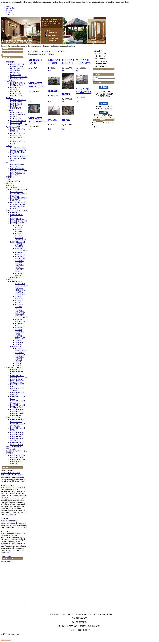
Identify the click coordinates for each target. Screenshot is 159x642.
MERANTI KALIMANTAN (21, 249)
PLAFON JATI (16, 123)
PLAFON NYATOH (18, 121)
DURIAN (18, 344)
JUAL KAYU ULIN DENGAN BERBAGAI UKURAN (13, 488)
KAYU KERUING (17, 455)
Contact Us (10, 14)
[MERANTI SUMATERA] (82, 84)
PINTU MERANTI (17, 173)
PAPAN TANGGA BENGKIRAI (17, 134)
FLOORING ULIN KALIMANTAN (17, 84)
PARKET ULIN (16, 104)
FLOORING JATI (17, 96)
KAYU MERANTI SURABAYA (17, 425)
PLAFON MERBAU (18, 114)
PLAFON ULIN (16, 112)
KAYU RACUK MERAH (16, 462)
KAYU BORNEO (17, 277)
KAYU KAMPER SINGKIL (17, 389)
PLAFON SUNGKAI (18, 125)
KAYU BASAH (16, 282)
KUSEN (9, 146)
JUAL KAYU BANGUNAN (17, 211)
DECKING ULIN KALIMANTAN (17, 65)
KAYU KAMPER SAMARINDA (17, 381)
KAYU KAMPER (17, 223)
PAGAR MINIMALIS (14, 188)
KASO (66, 94)
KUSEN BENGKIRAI (19, 156)
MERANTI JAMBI (19, 270)
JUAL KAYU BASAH (14, 367)
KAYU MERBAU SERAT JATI (17, 439)
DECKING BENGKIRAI (15, 74)
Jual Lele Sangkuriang (9, 521)
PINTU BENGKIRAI (18, 171)
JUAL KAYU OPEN (14, 418)
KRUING (18, 309)
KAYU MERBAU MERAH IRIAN (17, 444)
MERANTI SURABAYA (20, 258)
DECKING (10, 62)
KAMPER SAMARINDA (20, 239)
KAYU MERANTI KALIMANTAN (17, 406)
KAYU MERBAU (17, 219)
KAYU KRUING (17, 409)
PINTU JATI (15, 175)
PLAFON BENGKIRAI (15, 117)
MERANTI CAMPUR (19, 245)
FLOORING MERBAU (15, 88)
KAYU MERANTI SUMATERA (17, 402)
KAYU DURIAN (17, 413)
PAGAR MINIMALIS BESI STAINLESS (18, 203)
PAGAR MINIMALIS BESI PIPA (18, 195)
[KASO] (68, 89)
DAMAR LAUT (21, 286)
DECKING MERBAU (18, 77)
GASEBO (9, 183)
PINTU (8, 162)
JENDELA (10, 177)
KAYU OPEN (15, 346)
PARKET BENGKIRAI (15, 107)
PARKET (9, 98)
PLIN (8, 179)
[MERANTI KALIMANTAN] (34, 113)
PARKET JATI (16, 102)
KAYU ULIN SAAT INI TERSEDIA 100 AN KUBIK (12, 474)
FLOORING (10, 81)
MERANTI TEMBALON (20, 274)
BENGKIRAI (20, 290)
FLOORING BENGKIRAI (15, 92)
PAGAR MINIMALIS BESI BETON (18, 199)
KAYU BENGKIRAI (18, 221)
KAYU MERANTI (17, 242)
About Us (9, 12)
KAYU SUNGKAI (17, 459)
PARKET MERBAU (18, 100)
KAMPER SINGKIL (19, 235)
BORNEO (19, 342)
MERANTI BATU (19, 266)
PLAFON (9, 110)
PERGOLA (10, 185)
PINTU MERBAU (17, 169)
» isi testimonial (6, 562)
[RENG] (68, 115)
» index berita (6, 556)
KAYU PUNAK (16, 415)
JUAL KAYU (11, 280)
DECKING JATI (16, 79)
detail (23, 481)
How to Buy (10, 8)
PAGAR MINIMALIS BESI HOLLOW (18, 191)
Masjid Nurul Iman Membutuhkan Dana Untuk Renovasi (13, 534)
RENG (66, 119)
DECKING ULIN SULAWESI (17, 69)
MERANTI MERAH (19, 262)
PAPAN (52, 119)
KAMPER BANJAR (19, 230)
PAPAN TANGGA (13, 127)
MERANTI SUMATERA (20, 253)
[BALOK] (54, 86)
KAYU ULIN (15, 213)
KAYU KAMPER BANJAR (17, 385)
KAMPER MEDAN (19, 226)
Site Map (9, 10)
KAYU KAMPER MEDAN (17, 393)
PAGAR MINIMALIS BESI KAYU (18, 207)
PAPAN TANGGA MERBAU (17, 130)
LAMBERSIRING (13, 181)
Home (8, 6)
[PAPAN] (54, 115)
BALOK (53, 90)
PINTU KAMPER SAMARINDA (17, 166)
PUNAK (18, 340)
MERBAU (19, 288)
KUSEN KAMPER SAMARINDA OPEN (18, 149)
